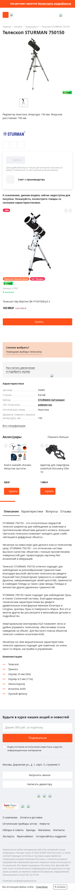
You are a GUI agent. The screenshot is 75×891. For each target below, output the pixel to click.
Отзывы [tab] (65, 511)
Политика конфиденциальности (19, 880)
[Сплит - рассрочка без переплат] (67, 92)
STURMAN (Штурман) (51, 399)
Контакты (59, 830)
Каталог (18, 26)
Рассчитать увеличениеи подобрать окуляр (20, 369)
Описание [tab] (11, 511)
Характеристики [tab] (32, 511)
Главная (7, 26)
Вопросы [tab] (52, 511)
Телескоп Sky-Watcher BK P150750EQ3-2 (26, 301)
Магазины (44, 830)
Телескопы (31, 26)
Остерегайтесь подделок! (51, 836)
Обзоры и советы (13, 830)
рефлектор (45, 404)
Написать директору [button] (39, 784)
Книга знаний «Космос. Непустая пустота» (18, 466)
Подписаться (38, 738)
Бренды (31, 830)
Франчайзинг (25, 836)
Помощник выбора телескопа (24, 351)
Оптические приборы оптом (20, 823)
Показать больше (58, 437)
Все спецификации (14, 425)
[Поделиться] (21, 145)
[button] (37, 321)
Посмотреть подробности (54, 3)
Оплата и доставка (31, 817)
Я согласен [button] (60, 886)
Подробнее (42, 886)
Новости (45, 823)
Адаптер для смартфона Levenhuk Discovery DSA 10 (54, 468)
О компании (10, 817)
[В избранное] (6, 145)
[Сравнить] (13, 145)
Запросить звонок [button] (39, 775)
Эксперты (8, 836)
